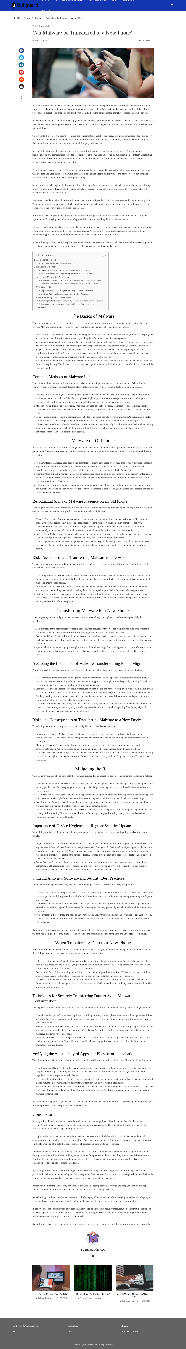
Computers (72, 1326)
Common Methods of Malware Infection (58, 263)
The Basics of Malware (46, 260)
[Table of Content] (104, 256)
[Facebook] (21, 50)
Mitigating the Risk (44, 287)
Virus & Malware (41, 26)
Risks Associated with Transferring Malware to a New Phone (66, 273)
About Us (45, 11)
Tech (69, 1331)
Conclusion (41, 307)
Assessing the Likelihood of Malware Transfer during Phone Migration (71, 280)
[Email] (21, 86)
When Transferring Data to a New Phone (53, 297)
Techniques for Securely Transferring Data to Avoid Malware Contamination (73, 301)
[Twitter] (21, 57)
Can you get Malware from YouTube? (51, 1294)
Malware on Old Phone (46, 267)
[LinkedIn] (21, 64)
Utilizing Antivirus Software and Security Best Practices (64, 294)
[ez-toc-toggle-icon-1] (103, 255)
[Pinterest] (21, 72)
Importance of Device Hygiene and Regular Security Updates (67, 290)
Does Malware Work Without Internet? (93, 1294)
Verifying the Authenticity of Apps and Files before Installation (67, 304)
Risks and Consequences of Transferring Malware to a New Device (69, 284)
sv (14, 1331)
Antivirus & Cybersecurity (26, 1326)
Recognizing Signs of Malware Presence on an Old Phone (65, 270)
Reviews (125, 1326)
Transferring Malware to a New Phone (52, 277)
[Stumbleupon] (21, 79)
